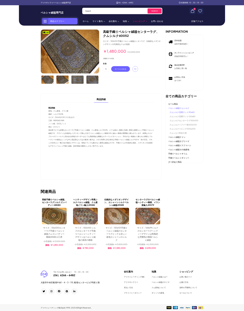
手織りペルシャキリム (177, 153)
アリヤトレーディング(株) (134, 277)
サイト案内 (98, 21)
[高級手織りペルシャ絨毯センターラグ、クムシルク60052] (70, 51)
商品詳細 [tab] (101, 99)
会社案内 (113, 21)
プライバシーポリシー (133, 293)
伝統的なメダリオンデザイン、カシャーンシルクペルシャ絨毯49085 (116, 202)
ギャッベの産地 (158, 293)
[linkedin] (74, 291)
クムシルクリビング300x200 (182, 128)
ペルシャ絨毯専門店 (52, 12)
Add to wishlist (135, 69)
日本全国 (177, 40)
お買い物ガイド (185, 277)
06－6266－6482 (125, 2)
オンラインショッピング (184, 52)
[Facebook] (59, 291)
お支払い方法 (179, 77)
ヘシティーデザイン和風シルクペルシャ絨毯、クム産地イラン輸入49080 (85, 202)
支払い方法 (128, 287)
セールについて (185, 293)
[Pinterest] (67, 291)
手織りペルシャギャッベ (178, 158)
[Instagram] (51, 291)
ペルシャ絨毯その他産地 (178, 149)
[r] (44, 291)
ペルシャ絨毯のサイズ (160, 282)
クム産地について (159, 287)
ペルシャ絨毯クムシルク (178, 108)
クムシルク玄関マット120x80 (182, 116)
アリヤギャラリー (131, 282)
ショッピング (139, 21)
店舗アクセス (197, 21)
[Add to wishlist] (64, 216)
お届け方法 (183, 282)
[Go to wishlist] (200, 11)
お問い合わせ (157, 21)
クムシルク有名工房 (178, 133)
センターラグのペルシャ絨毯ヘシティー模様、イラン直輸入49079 (148, 202)
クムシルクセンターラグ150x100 (184, 120)
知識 (125, 21)
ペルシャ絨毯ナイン (176, 137)
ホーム (86, 21)
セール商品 (173, 104)
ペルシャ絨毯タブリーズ (178, 141)
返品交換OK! (179, 65)
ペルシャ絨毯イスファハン (179, 145)
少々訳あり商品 (175, 162)
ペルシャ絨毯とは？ (160, 277)
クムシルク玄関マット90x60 (182, 112)
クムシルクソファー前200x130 (183, 124)
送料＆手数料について (188, 287)
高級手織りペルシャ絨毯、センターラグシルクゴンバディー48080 (54, 202)
